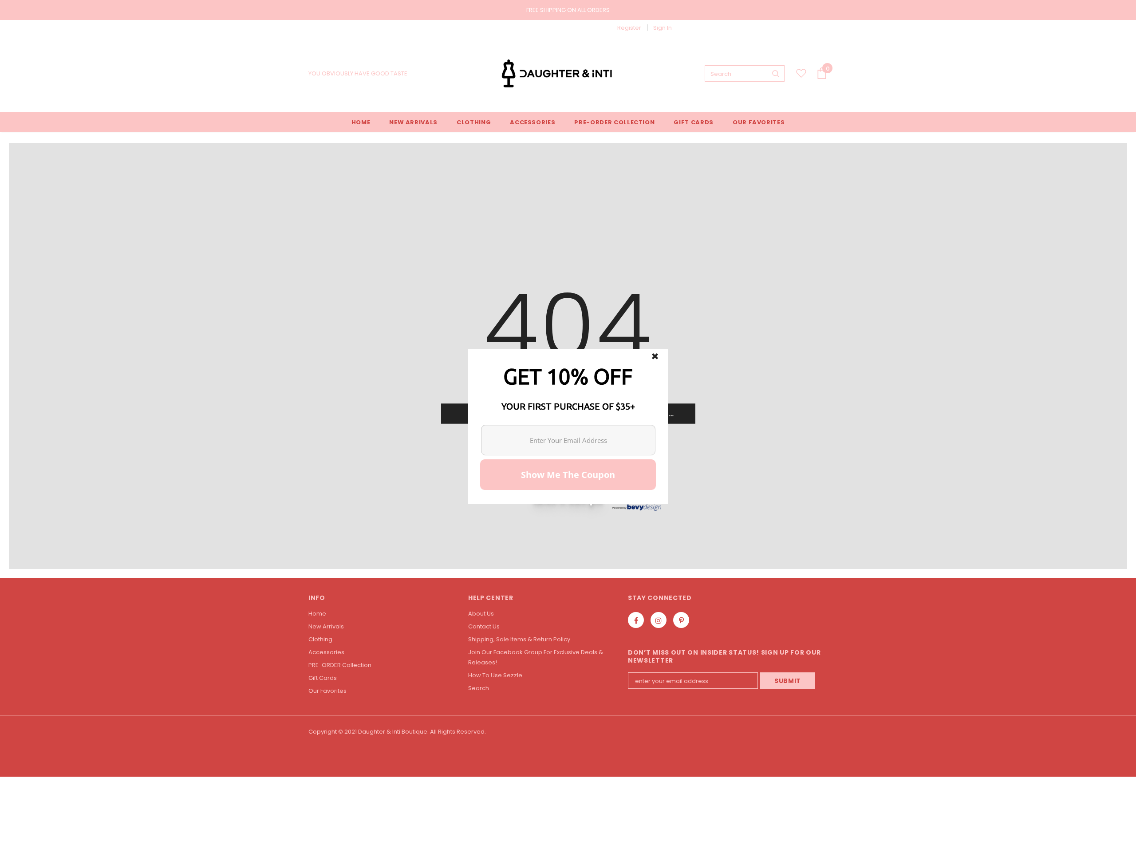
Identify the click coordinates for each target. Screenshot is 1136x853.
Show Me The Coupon (568, 475)
